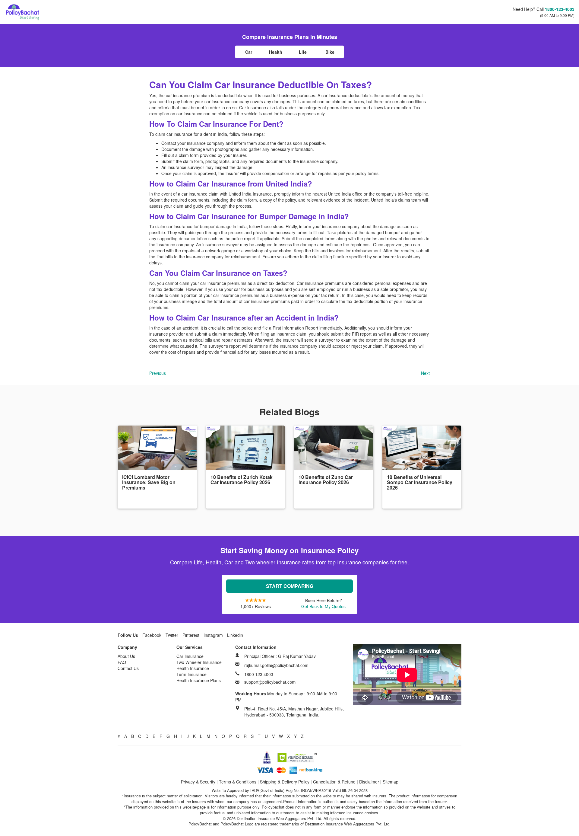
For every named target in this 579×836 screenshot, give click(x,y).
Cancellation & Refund (334, 782)
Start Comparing (289, 585)
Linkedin (235, 635)
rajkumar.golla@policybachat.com (276, 665)
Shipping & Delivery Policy (284, 782)
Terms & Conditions (237, 782)
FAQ (122, 662)
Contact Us (128, 668)
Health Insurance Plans (198, 680)
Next (425, 373)
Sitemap (390, 782)
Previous (157, 373)
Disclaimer (369, 782)
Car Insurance (190, 656)
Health (275, 52)
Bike (329, 52)
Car (248, 52)
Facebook (151, 635)
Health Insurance (192, 668)
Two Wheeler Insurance (199, 662)
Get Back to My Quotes (323, 606)
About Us (126, 656)
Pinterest (190, 635)
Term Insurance (191, 674)
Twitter (172, 635)
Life (303, 52)
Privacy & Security (198, 782)
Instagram (213, 635)
